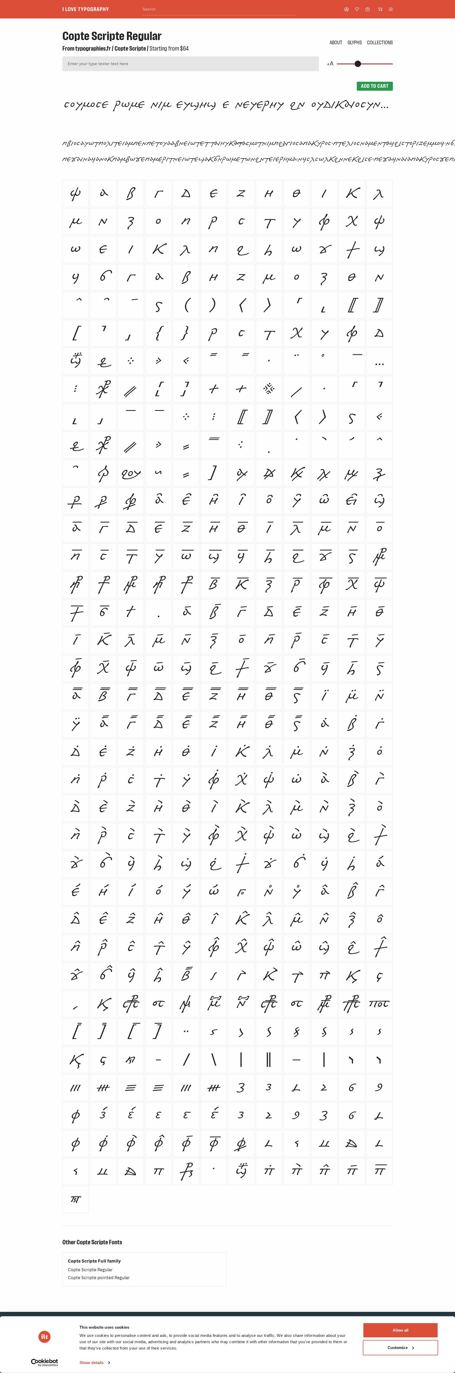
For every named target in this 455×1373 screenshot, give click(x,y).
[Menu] (391, 9)
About (336, 42)
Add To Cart (374, 86)
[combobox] (219, 9)
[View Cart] (380, 9)
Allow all (401, 1330)
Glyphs (355, 42)
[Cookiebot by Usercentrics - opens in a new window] (45, 1363)
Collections (380, 42)
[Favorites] (357, 9)
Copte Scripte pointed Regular (99, 1277)
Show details (91, 1362)
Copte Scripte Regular (90, 1270)
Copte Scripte (130, 48)
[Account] (346, 9)
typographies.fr (93, 48)
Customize (398, 1347)
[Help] (367, 9)
